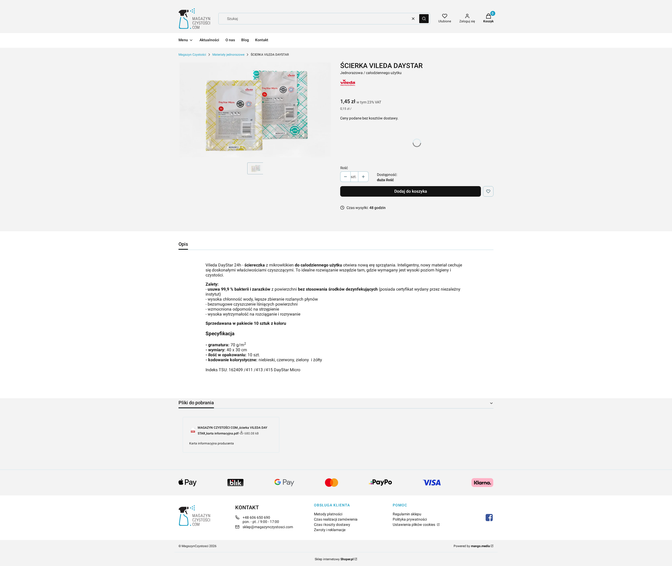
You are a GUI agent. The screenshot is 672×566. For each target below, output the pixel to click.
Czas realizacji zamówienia (336, 519)
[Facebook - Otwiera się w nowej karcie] (489, 517)
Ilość (344, 168)
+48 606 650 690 (256, 517)
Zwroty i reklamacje (329, 530)
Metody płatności (328, 514)
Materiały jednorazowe (228, 54)
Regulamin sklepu (407, 514)
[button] (424, 18)
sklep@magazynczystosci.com (268, 527)
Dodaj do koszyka (410, 191)
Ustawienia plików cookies (414, 524)
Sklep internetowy (334, 559)
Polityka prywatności (410, 519)
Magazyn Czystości (192, 54)
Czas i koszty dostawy (332, 524)
